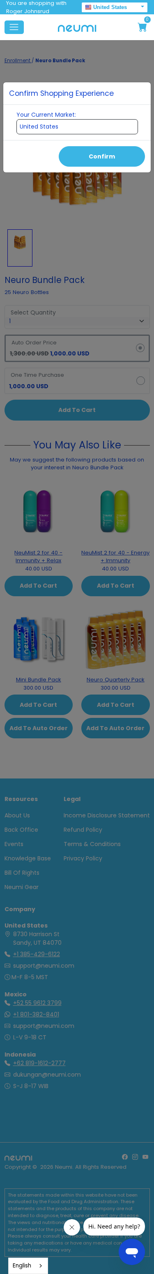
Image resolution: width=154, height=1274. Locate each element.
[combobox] (28, 1266)
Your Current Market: (46, 115)
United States (110, 7)
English (22, 1265)
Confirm (102, 156)
